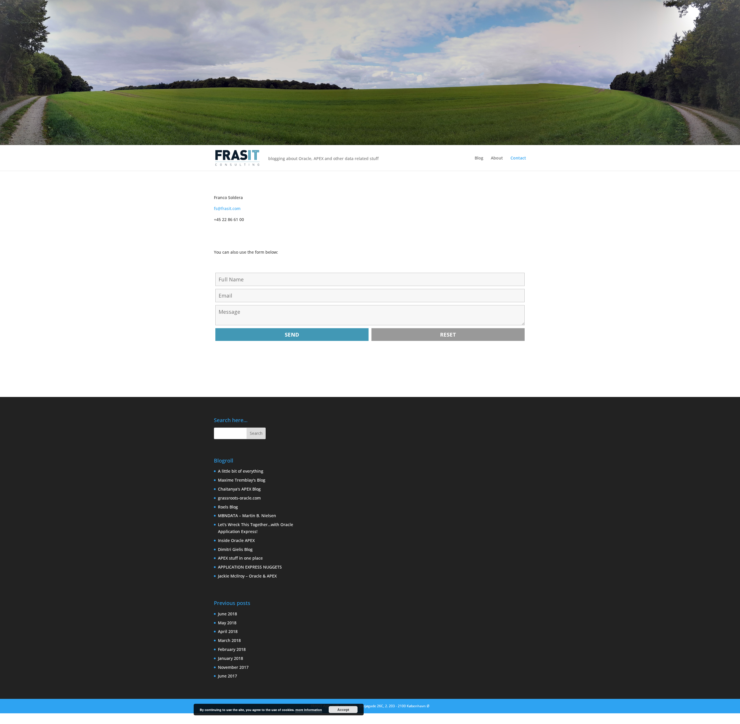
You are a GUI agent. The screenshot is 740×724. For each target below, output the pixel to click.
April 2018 (228, 631)
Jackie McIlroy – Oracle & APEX (247, 576)
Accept (343, 709)
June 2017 (227, 676)
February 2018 (232, 649)
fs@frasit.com (227, 208)
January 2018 (230, 658)
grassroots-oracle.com (239, 498)
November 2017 (233, 667)
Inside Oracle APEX (236, 540)
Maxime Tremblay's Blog (241, 480)
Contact (518, 158)
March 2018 (229, 640)
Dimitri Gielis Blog (235, 549)
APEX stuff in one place (240, 558)
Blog (479, 158)
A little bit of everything (240, 471)
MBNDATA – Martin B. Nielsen (247, 515)
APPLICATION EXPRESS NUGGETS (250, 567)
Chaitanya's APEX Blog (239, 489)
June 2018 (227, 614)
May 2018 (227, 622)
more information (308, 710)
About (497, 158)
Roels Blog (228, 507)
